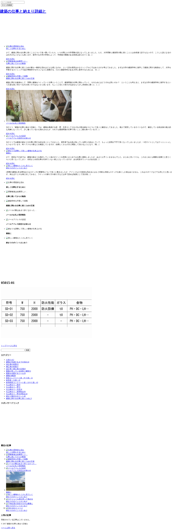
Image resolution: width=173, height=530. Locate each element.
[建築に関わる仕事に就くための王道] (17, 76)
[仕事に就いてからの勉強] (17, 61)
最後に (8, 153)
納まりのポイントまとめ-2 (16, 510)
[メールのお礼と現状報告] (39, 121)
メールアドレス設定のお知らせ (18, 138)
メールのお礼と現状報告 (16, 123)
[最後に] (24, 151)
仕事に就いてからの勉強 (16, 63)
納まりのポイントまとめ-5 (16, 168)
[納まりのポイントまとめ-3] (19, 504)
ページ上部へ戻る (8, 528)
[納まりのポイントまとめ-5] (19, 166)
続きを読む (10, 59)
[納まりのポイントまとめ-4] (19, 499)
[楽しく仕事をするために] (15, 46)
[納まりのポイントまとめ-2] (14, 508)
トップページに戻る (9, 346)
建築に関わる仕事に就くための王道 (20, 78)
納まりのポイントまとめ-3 (16, 506)
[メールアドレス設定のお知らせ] (16, 136)
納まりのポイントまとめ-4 (16, 501)
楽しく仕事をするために (16, 48)
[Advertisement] (86, 25)
